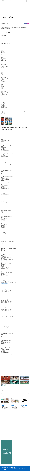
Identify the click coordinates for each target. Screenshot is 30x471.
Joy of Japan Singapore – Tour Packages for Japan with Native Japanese (28, 393)
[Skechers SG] (15, 380)
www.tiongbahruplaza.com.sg (4, 283)
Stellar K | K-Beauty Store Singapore (1, 393)
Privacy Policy (21, 466)
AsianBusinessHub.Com (6, 466)
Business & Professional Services (8, 468)
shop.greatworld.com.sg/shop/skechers (5, 260)
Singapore (27, 1)
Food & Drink (14, 468)
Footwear (4, 390)
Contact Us (10, 111)
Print (7, 23)
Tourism (23, 468)
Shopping (20, 468)
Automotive (2, 468)
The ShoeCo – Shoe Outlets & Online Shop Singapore (14, 405)
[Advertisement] (15, 8)
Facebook (25, 23)
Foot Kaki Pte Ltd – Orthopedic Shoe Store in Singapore (4, 405)
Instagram (28, 23)
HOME (5, 469)
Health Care (17, 468)
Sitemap (24, 466)
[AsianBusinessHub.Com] (14, 1)
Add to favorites (3, 23)
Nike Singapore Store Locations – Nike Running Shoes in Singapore (25, 405)
